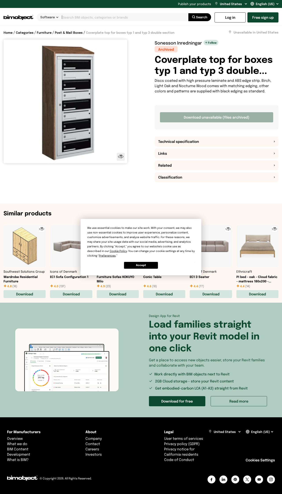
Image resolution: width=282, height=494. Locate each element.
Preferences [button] (107, 255)
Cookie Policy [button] (118, 251)
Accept (141, 265)
